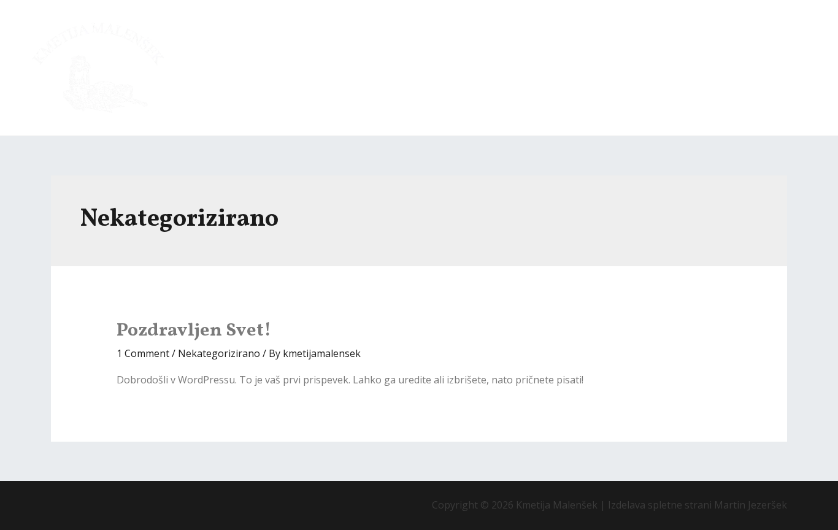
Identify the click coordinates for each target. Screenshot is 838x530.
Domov (373, 68)
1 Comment (143, 353)
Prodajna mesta (707, 68)
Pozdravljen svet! (194, 331)
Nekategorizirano (219, 353)
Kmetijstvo (481, 68)
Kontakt (782, 68)
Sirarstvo (546, 68)
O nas (423, 68)
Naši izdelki (612, 68)
